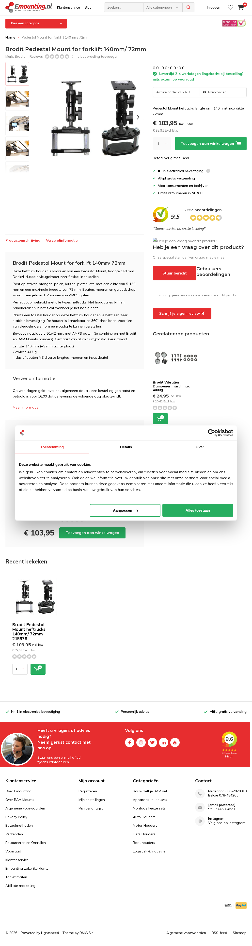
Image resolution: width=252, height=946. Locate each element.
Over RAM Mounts (19, 799)
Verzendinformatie (62, 240)
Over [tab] (200, 447)
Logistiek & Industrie (149, 851)
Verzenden (14, 834)
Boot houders (144, 842)
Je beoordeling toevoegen (97, 56)
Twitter (152, 742)
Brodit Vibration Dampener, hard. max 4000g (171, 386)
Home (10, 37)
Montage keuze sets (149, 808)
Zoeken (188, 7)
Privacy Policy (16, 817)
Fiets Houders (144, 834)
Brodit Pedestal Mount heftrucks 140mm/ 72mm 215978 (29, 631)
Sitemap (240, 933)
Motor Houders (145, 825)
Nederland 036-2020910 (227, 791)
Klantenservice (68, 7)
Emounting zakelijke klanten (27, 868)
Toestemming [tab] (52, 447)
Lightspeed (50, 933)
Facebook (129, 742)
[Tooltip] (208, 171)
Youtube (175, 742)
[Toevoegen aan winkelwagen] (38, 669)
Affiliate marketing (20, 885)
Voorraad (13, 851)
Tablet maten (16, 877)
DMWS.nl (86, 933)
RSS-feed (219, 933)
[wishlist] (230, 7)
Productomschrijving (22, 240)
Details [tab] (126, 447)
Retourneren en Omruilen (25, 842)
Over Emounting (18, 791)
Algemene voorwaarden (25, 808)
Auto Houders (144, 817)
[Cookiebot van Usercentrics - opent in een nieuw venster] (211, 432)
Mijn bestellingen (92, 799)
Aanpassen (122, 510)
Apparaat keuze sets (150, 799)
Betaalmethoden (19, 825)
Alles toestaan (198, 510)
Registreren (88, 791)
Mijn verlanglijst (91, 808)
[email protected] (222, 805)
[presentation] (138, 117)
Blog (88, 7)
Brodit (20, 56)
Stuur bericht (174, 273)
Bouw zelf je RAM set (150, 791)
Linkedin (163, 742)
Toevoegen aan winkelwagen (92, 532)
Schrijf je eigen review (180, 313)
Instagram (141, 742)
